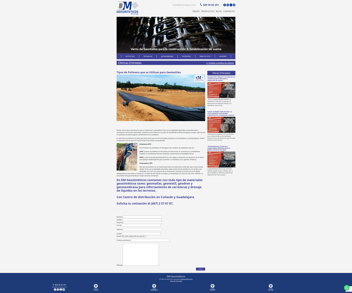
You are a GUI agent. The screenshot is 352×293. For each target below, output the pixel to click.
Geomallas (148, 56)
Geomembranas (167, 56)
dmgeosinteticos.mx (186, 279)
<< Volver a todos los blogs (220, 62)
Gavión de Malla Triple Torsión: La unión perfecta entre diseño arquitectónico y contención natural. (220, 113)
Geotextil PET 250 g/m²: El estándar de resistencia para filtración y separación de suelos (221, 78)
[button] (346, 287)
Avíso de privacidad (176, 281)
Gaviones (223, 56)
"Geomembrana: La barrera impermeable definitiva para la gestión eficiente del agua (218, 148)
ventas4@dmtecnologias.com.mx (184, 5)
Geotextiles (130, 56)
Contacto (229, 11)
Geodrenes (186, 56)
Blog (219, 11)
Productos (207, 11)
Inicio (196, 11)
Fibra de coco (205, 56)
